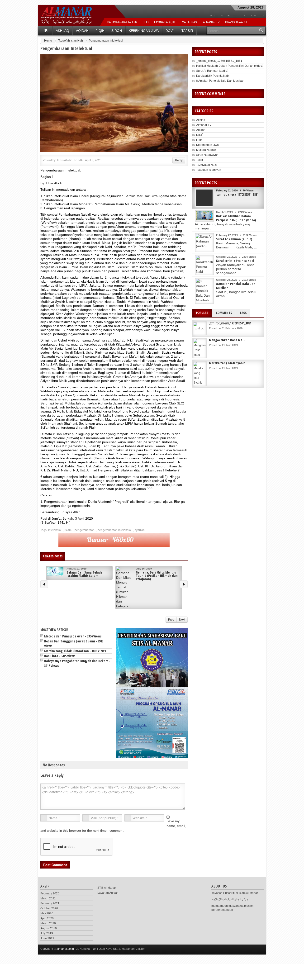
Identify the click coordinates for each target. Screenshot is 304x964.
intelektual (55, 530)
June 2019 (47, 938)
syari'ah (140, 530)
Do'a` (199, 135)
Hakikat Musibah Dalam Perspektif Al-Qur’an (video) (229, 65)
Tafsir (187, 31)
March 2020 (48, 923)
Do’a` (170, 31)
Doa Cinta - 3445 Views (59, 656)
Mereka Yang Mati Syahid (227, 363)
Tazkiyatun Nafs (206, 164)
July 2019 (46, 933)
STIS (145, 22)
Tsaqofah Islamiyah (70, 40)
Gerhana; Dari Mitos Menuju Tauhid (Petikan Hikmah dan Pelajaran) (157, 575)
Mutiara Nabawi (206, 150)
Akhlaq (62, 31)
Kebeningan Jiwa (144, 31)
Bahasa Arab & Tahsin (122, 22)
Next (182, 619)
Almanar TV (203, 125)
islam (68, 530)
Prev (171, 619)
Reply (179, 160)
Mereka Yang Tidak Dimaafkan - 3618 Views (75, 651)
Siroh (116, 31)
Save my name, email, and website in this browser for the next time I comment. (113, 825)
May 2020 (46, 913)
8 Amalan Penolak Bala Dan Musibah (220, 80)
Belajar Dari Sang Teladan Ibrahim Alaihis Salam (85, 574)
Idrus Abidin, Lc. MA (70, 160)
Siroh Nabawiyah (207, 155)
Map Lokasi (189, 22)
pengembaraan (85, 530)
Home (48, 40)
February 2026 (49, 893)
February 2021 (49, 903)
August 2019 (48, 928)
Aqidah (82, 31)
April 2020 (47, 918)
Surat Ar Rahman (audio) (212, 70)
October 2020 (49, 908)
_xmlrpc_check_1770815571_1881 (219, 60)
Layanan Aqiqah (165, 22)
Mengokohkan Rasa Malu (227, 340)
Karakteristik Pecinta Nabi (212, 75)
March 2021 (48, 898)
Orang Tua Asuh (236, 22)
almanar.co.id (65, 948)
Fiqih (99, 31)
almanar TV (211, 22)
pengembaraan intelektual (115, 530)
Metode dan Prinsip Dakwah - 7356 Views (72, 636)
